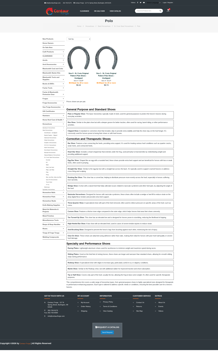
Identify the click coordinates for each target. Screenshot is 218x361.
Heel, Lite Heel (50, 167)
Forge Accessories (53, 103)
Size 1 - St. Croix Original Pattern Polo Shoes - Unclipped (106, 75)
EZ (47, 162)
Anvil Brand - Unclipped (50, 132)
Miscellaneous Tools (53, 220)
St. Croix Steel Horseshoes (123, 26)
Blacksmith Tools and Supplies (53, 78)
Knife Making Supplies (53, 205)
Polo (138, 26)
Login (164, 2)
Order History (86, 306)
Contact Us (140, 302)
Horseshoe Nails (53, 192)
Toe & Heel (49, 182)
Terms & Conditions (110, 306)
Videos (133, 2)
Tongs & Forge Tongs (53, 233)
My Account (85, 302)
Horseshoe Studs (53, 201)
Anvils (53, 60)
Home (79, 26)
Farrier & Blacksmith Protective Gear (53, 93)
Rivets (53, 229)
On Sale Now (99, 11)
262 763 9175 (67, 3)
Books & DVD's (53, 84)
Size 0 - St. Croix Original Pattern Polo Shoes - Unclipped (79, 75)
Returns (139, 306)
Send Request (107, 332)
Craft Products (53, 52)
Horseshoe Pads (53, 197)
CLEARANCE (53, 56)
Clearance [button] (84, 11)
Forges (53, 99)
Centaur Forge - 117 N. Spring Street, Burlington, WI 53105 (93, 3)
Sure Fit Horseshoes (51, 179)
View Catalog (115, 11)
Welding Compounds (51, 237)
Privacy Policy (108, 302)
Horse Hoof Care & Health (53, 120)
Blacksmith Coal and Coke (53, 68)
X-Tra (47, 184)
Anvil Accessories (53, 64)
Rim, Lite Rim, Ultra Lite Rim (53, 177)
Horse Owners (48, 43)
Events (160, 306)
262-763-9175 (53, 310)
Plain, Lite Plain (50, 169)
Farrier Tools (53, 88)
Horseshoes (89, 26)
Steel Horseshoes (104, 26)
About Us (161, 302)
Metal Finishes (48, 216)
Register (170, 2)
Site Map (139, 311)
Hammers (53, 115)
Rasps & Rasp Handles (53, 224)
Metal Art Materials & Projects (50, 210)
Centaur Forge (25, 343)
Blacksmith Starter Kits (51, 73)
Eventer (48, 160)
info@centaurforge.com (53, 3)
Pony (47, 174)
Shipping (84, 311)
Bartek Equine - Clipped (50, 135)
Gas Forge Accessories (53, 107)
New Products (48, 39)
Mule (47, 164)
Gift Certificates (49, 111)
